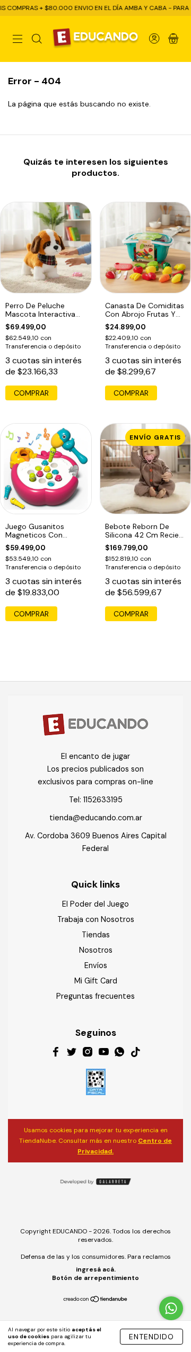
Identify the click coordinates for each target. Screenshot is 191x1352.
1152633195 (103, 799)
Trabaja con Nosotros (95, 919)
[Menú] (17, 39)
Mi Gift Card (95, 981)
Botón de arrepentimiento (95, 1278)
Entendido (151, 1336)
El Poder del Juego (95, 904)
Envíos (95, 965)
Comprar (31, 393)
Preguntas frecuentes (95, 996)
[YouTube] (103, 1053)
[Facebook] (55, 1053)
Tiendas (96, 934)
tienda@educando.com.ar (95, 817)
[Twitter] (71, 1053)
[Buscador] (36, 39)
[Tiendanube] (96, 1299)
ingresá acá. (96, 1269)
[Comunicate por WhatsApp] (171, 1308)
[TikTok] (135, 1053)
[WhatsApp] (119, 1053)
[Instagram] (87, 1053)
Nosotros (95, 950)
